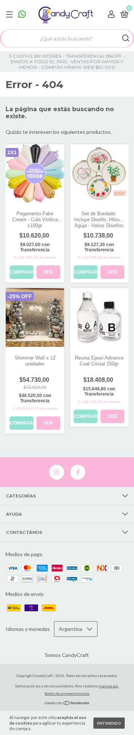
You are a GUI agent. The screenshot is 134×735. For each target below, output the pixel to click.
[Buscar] (125, 38)
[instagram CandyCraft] (56, 472)
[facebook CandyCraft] (77, 472)
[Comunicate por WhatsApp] (22, 15)
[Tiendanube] (67, 703)
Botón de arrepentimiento (67, 693)
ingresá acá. (109, 686)
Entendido (109, 723)
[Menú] (11, 14)
